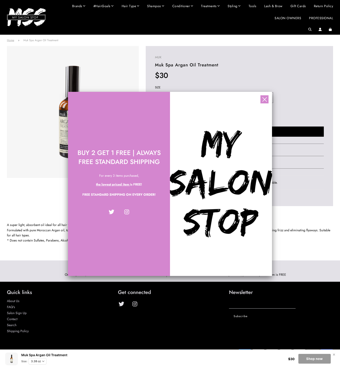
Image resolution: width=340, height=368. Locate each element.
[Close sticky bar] (334, 354)
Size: (24, 361)
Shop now (314, 359)
